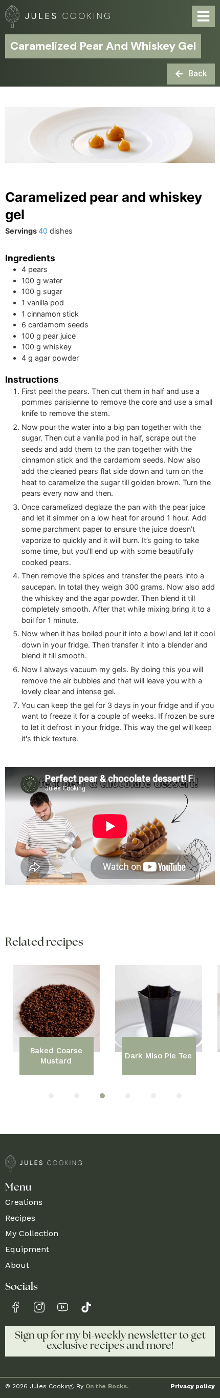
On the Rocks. (106, 1386)
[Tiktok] (86, 1307)
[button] (51, 1095)
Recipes (20, 1218)
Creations (23, 1202)
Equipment (27, 1249)
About (17, 1265)
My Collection (31, 1233)
